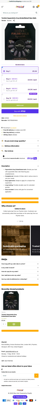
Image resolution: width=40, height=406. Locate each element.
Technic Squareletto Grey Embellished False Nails (9, 315)
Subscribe (36, 376)
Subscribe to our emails (8, 372)
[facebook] (1, 369)
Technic (9, 20)
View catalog (2, 7)
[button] (17, 221)
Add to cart (20, 105)
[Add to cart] (13, 324)
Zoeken (36, 12)
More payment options (20, 115)
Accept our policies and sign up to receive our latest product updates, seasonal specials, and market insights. (19, 380)
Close (20, 385)
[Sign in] (34, 7)
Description (5, 166)
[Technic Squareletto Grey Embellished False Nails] (10, 300)
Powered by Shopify (26, 393)
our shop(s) (13, 127)
